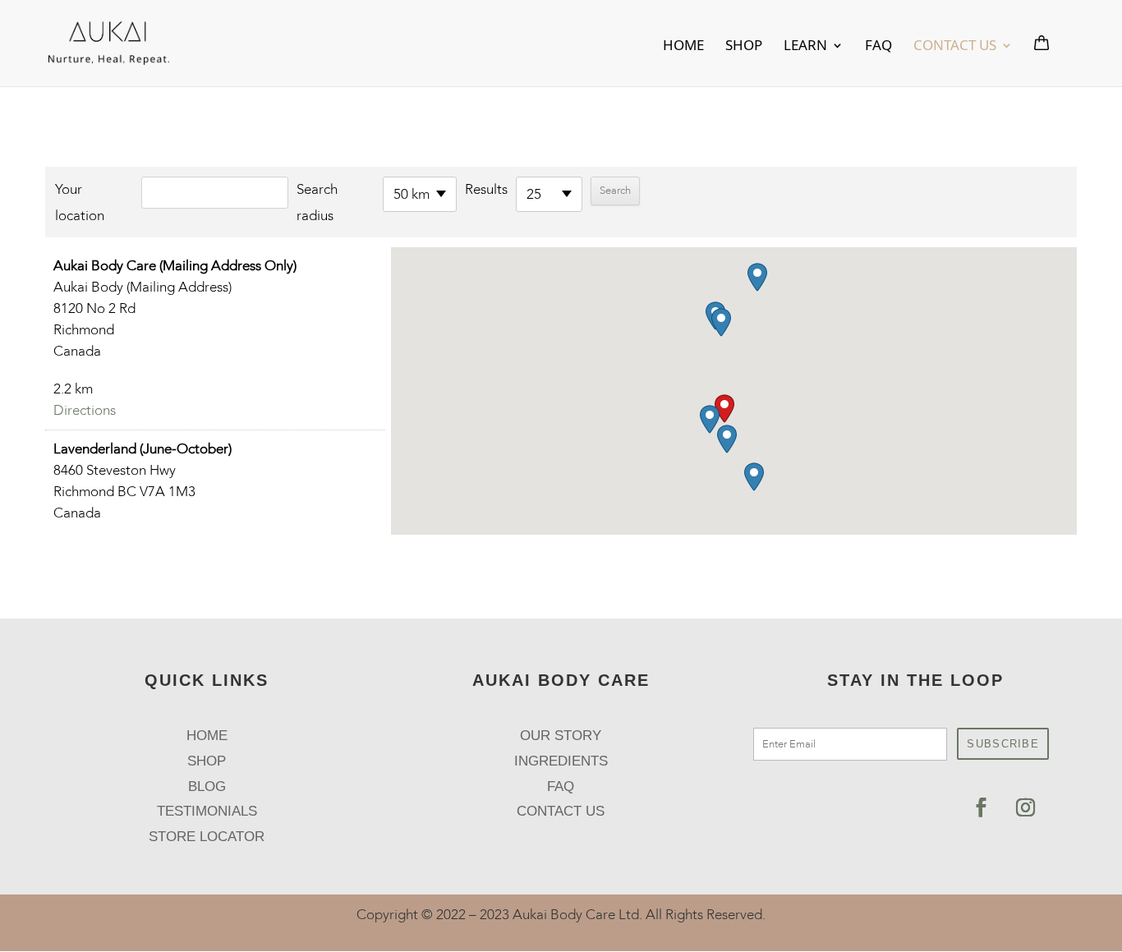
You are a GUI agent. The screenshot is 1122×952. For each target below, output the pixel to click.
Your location (79, 202)
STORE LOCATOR (206, 836)
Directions (84, 410)
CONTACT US (954, 46)
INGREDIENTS (561, 761)
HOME (683, 46)
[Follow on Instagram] (1026, 807)
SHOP (743, 46)
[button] (724, 408)
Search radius (317, 202)
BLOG (207, 786)
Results (486, 189)
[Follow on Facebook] (981, 807)
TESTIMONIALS (207, 811)
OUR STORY (560, 735)
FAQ (878, 46)
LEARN (805, 46)
